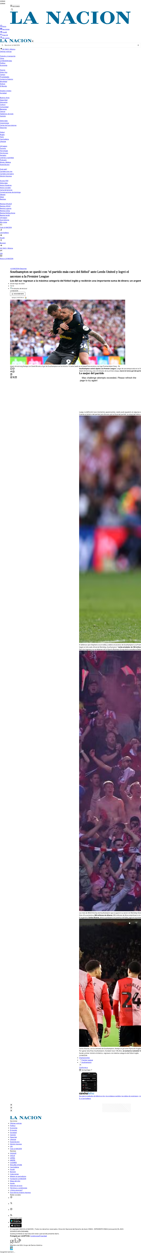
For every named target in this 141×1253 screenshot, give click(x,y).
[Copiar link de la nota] (11, 374)
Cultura (2, 105)
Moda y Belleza (5, 162)
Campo (2, 75)
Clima (2, 58)
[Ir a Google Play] (16, 1222)
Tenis (2, 137)
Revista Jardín (5, 215)
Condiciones (34, 1236)
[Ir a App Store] (16, 1227)
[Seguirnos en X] (11, 1204)
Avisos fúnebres (6, 185)
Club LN (5, 35)
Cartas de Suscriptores (8, 125)
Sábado (2, 195)
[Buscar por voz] (138, 45)
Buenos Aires (4, 98)
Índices (2, 84)
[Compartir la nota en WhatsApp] (13, 371)
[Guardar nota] (11, 368)
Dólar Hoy (3, 72)
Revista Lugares (5, 208)
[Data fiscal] (11, 1249)
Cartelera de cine (6, 171)
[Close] (11, 1105)
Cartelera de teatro (7, 174)
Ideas (2, 197)
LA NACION (14, 269)
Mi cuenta (5, 38)
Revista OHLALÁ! (6, 204)
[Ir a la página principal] (70, 23)
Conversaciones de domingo (10, 192)
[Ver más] (80, 1065)
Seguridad (3, 100)
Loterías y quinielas (7, 158)
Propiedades (4, 77)
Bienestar (3, 109)
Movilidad (3, 81)
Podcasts (3, 160)
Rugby (2, 135)
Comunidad (4, 107)
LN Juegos (3, 146)
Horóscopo (4, 153)
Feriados (3, 155)
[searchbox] (70, 45)
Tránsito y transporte (7, 56)
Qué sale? (3, 169)
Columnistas (4, 123)
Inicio (4, 26)
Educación (3, 102)
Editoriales (4, 121)
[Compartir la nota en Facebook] (11, 377)
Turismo (3, 148)
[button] (70, 149)
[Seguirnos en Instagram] (11, 1210)
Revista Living (5, 211)
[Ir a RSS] (11, 1216)
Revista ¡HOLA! (5, 206)
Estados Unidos (5, 91)
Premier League (87, 1060)
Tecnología (4, 151)
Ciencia (2, 111)
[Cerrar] (32, 41)
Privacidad (43, 1236)
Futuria (2, 70)
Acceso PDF (4, 181)
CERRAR (2, 1)
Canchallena (4, 139)
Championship (84, 1058)
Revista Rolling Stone (7, 213)
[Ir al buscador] (12, 9)
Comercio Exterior (6, 79)
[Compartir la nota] (11, 371)
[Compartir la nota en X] (13, 377)
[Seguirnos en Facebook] (11, 1198)
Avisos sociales (5, 188)
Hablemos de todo (6, 114)
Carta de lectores (6, 190)
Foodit (4, 32)
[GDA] (15, 1243)
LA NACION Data (6, 61)
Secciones (5, 29)
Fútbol (2, 132)
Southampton (86, 1062)
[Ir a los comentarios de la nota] (13, 368)
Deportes (23, 269)
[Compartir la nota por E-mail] (16, 377)
